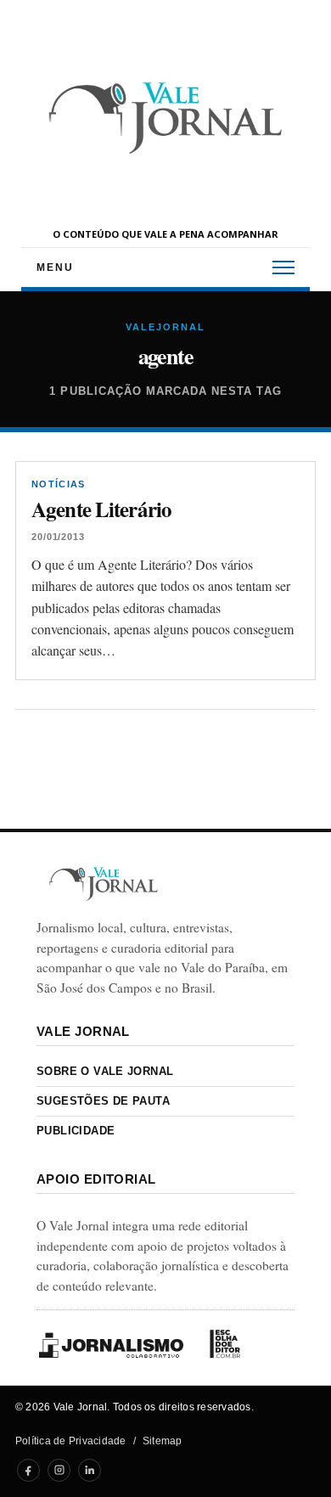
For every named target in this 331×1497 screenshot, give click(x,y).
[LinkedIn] (89, 1470)
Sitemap (162, 1441)
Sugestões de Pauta (103, 1101)
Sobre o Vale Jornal (104, 1071)
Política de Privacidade (70, 1441)
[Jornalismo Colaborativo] (111, 1345)
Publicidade (75, 1130)
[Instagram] (59, 1470)
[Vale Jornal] (103, 883)
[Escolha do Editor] (225, 1344)
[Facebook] (28, 1470)
